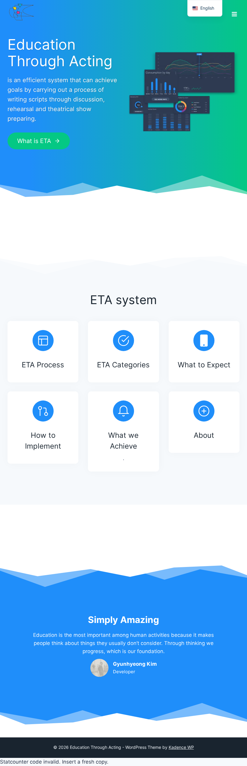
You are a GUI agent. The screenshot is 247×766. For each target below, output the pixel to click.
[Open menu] (234, 12)
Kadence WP (181, 747)
